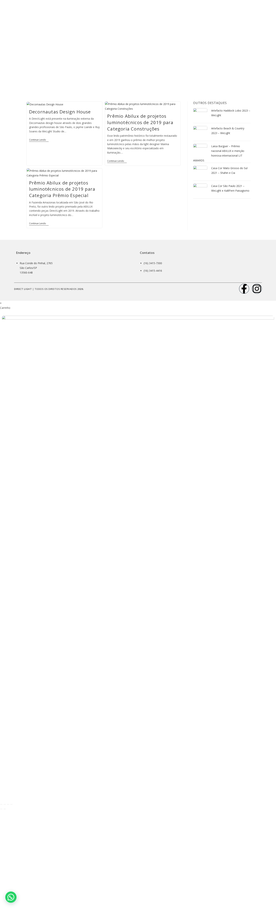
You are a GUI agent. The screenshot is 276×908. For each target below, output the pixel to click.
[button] (11, 897)
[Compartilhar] (8, 804)
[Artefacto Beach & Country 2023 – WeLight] (200, 132)
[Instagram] (257, 289)
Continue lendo (39, 140)
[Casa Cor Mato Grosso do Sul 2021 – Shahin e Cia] (200, 172)
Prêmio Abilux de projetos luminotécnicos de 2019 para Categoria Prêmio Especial (62, 189)
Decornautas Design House (60, 112)
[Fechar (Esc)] (11, 804)
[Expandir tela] (4, 804)
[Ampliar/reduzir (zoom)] (1, 804)
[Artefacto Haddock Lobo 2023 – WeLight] (200, 115)
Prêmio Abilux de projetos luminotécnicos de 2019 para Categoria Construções (140, 122)
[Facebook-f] (244, 289)
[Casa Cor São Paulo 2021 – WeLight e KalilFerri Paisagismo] (200, 190)
